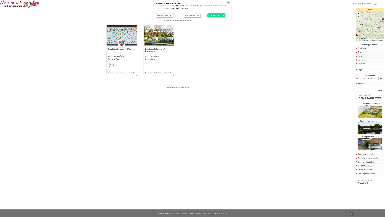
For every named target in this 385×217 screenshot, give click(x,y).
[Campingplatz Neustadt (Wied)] (357, 35)
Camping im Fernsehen (366, 174)
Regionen (361, 64)
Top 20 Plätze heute (365, 166)
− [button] (358, 16)
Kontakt (131, 73)
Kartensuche (362, 56)
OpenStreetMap (373, 40)
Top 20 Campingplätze (366, 154)
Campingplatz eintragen (362, 4)
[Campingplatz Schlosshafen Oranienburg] (383, 19)
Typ (359, 52)
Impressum (207, 213)
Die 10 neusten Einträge (366, 162)
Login (375, 4)
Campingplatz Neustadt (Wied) (122, 29)
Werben (198, 213)
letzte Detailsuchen (365, 170)
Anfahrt (121, 73)
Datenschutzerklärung (220, 213)
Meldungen (362, 83)
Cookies (191, 213)
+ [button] (358, 13)
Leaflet (366, 40)
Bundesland (362, 60)
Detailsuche (362, 48)
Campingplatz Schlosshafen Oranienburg (159, 29)
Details (112, 73)
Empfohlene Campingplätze (368, 158)
